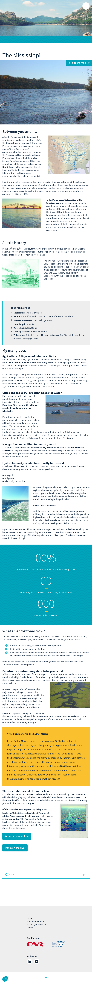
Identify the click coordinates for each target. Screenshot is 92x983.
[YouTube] (36, 961)
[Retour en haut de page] (84, 874)
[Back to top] (46, 977)
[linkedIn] (29, 961)
